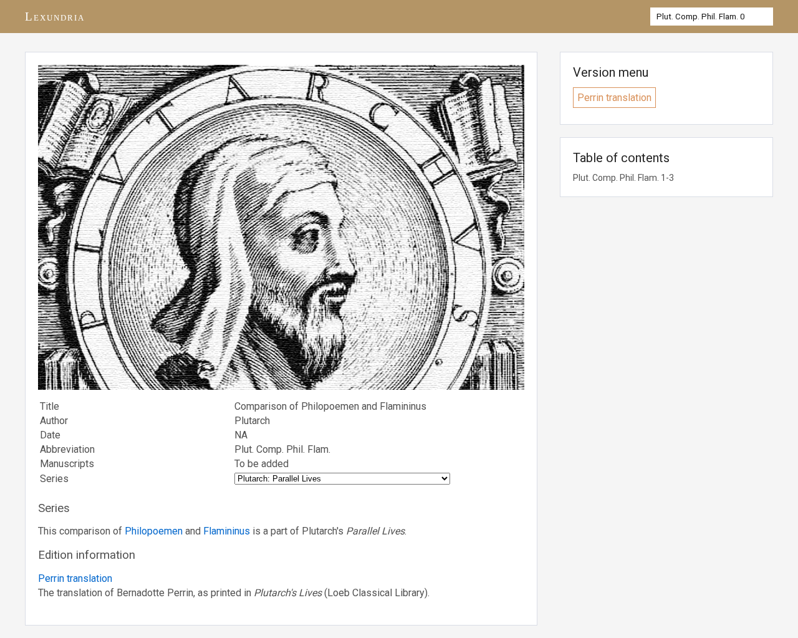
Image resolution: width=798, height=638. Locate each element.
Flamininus (226, 531)
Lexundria (55, 16)
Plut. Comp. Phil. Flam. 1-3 (623, 178)
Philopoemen (154, 531)
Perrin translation (75, 578)
